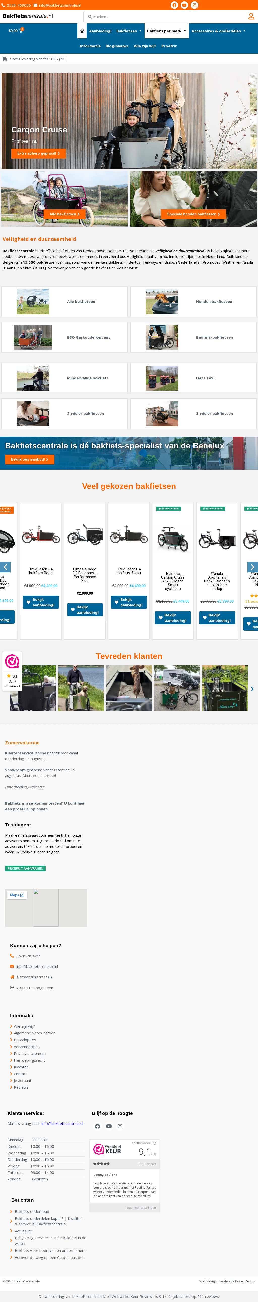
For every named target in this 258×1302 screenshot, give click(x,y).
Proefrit (169, 45)
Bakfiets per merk (164, 30)
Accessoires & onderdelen (216, 30)
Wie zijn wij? (145, 45)
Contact (20, 1073)
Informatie (90, 45)
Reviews (21, 1087)
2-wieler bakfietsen (85, 413)
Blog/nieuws (117, 45)
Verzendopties (27, 1046)
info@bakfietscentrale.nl (62, 1123)
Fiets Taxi (205, 377)
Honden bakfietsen (214, 301)
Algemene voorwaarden (34, 1032)
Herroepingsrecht (29, 1060)
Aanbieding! (100, 30)
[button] (5, 567)
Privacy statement (30, 1053)
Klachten (21, 1066)
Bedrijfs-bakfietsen (214, 337)
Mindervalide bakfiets (88, 377)
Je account (22, 1080)
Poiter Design (245, 1281)
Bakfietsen (126, 30)
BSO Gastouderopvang (89, 337)
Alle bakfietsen (81, 301)
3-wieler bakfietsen (214, 413)
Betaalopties (25, 1039)
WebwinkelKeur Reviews (133, 1296)
